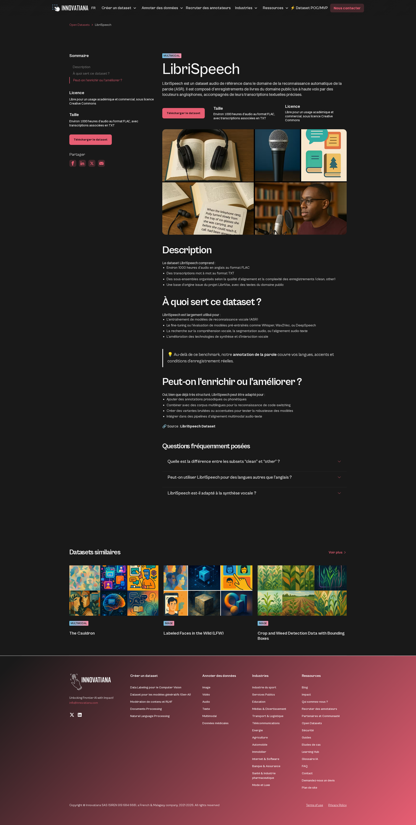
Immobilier (259, 752)
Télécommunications (266, 723)
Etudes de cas (311, 744)
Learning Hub (310, 752)
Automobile (259, 744)
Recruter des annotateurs (208, 8)
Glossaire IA (310, 759)
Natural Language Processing (150, 716)
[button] (88, 8)
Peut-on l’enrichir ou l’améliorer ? (97, 80)
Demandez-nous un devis (318, 780)
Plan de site (309, 787)
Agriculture (260, 737)
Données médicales (215, 723)
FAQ (305, 766)
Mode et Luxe (261, 785)
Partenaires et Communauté (321, 716)
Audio (206, 702)
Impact (306, 694)
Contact (307, 773)
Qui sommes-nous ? (315, 702)
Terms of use (314, 805)
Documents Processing (146, 709)
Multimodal (209, 716)
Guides (306, 737)
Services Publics (263, 694)
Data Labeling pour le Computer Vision (155, 687)
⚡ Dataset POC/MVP (309, 8)
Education (258, 702)
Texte (206, 709)
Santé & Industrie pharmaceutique (264, 776)
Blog (305, 687)
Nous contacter (347, 8)
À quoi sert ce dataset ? (91, 73)
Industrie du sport (264, 687)
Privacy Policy (337, 805)
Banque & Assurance (266, 766)
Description (81, 67)
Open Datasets (79, 25)
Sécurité (308, 730)
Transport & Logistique (267, 716)
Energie (257, 730)
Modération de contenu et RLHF (151, 702)
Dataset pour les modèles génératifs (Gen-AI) (160, 694)
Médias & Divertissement (269, 709)
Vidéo (206, 694)
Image (206, 687)
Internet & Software (265, 759)
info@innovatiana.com (83, 703)
